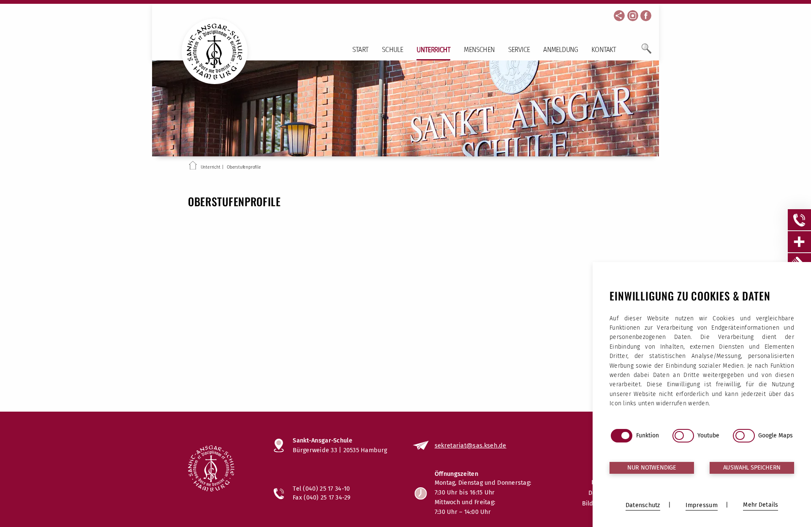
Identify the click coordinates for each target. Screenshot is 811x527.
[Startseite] (193, 167)
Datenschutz (643, 505)
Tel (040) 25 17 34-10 (321, 488)
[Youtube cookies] (683, 435)
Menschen (479, 50)
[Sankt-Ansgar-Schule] (222, 469)
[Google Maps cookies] (743, 435)
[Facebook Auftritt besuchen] (645, 15)
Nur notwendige (651, 467)
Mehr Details (760, 504)
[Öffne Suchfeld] (646, 52)
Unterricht (433, 50)
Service (519, 50)
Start (360, 50)
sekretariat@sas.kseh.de (470, 445)
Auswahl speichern (752, 467)
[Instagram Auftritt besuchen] (632, 15)
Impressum (701, 505)
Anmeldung (560, 50)
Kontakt (603, 50)
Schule (392, 50)
